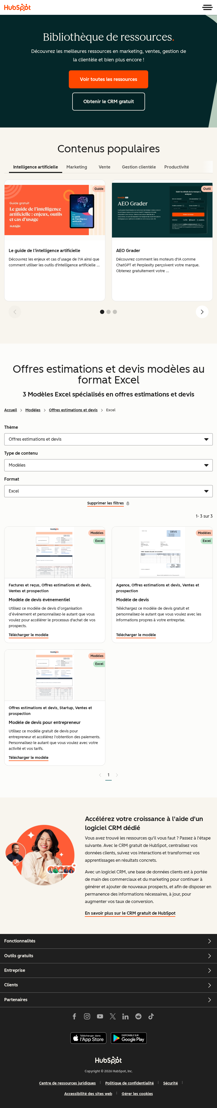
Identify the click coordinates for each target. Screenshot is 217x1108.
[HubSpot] (17, 7)
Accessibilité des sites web (88, 1094)
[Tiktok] (151, 1017)
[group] (54, 240)
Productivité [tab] (176, 167)
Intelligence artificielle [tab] (35, 167)
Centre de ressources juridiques (67, 1083)
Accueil (10, 410)
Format (11, 479)
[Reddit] (138, 1017)
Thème (11, 427)
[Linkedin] (125, 1017)
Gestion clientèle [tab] (139, 167)
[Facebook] (74, 1017)
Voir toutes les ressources (108, 79)
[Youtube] (99, 1017)
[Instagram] (87, 1017)
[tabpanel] (108, 251)
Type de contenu (21, 453)
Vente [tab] (104, 167)
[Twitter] (112, 1017)
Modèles (32, 410)
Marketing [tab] (76, 167)
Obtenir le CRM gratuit (108, 101)
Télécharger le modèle (28, 635)
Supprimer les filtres (105, 503)
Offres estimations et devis (73, 410)
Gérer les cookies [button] (137, 1094)
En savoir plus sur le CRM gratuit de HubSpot (130, 913)
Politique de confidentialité (129, 1083)
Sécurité (170, 1083)
